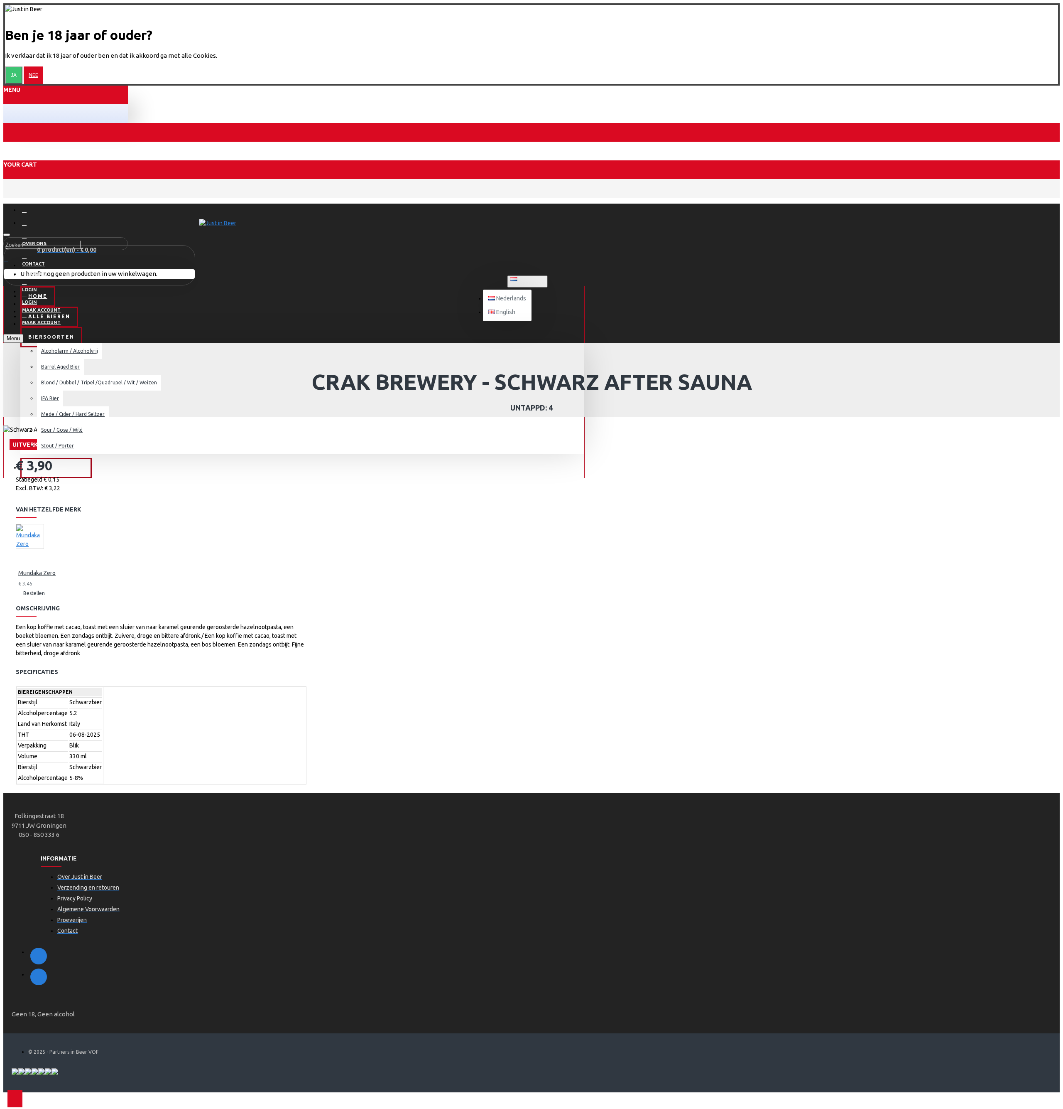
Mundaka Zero (37, 573)
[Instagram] (38, 977)
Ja (14, 75)
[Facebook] (38, 956)
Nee (33, 75)
